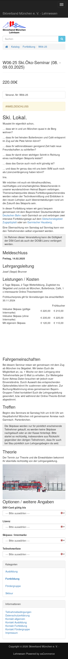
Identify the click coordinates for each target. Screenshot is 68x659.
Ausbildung (11, 571)
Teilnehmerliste (12, 548)
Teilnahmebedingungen (18, 612)
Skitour (9, 593)
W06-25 (42, 46)
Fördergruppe (13, 586)
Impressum (11, 632)
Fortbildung (29, 46)
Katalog (15, 46)
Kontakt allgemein (15, 619)
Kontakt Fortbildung (16, 625)
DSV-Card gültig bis (14, 507)
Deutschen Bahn (12, 215)
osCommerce (47, 653)
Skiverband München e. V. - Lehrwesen (30, 13)
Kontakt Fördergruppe (17, 629)
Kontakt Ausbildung (16, 622)
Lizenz (6, 521)
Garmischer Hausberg (39, 222)
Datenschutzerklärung (17, 615)
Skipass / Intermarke (15, 535)
